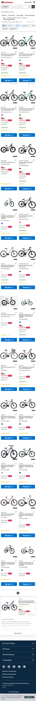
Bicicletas (25, 17)
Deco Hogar (20, 15)
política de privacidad (14, 697)
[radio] (1, 75)
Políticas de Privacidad (9, 674)
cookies (3, 698)
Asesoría (4, 15)
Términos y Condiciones (9, 671)
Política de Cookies (8, 677)
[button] (23, 6)
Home (4, 17)
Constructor (11, 15)
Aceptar (29, 697)
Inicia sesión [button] (28, 2)
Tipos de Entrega (29, 15)
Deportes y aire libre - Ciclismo (14, 17)
